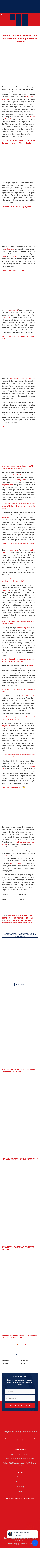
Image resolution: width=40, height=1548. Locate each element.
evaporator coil (7, 485)
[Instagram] (18, 23)
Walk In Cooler (19, 475)
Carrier (32, 117)
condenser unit (9, 249)
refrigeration (31, 475)
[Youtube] (25, 17)
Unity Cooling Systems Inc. (20, 378)
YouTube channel (15, 863)
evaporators (6, 317)
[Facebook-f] (12, 17)
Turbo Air (8, 119)
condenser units (28, 696)
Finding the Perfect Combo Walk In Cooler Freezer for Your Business (19, 1336)
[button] (1, 14)
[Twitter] (18, 17)
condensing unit (19, 480)
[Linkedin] (25, 23)
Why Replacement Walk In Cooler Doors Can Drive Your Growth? (18, 1070)
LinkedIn (7, 856)
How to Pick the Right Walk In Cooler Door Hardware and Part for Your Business (20, 1158)
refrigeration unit (12, 310)
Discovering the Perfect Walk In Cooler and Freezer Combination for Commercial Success (19, 1247)
